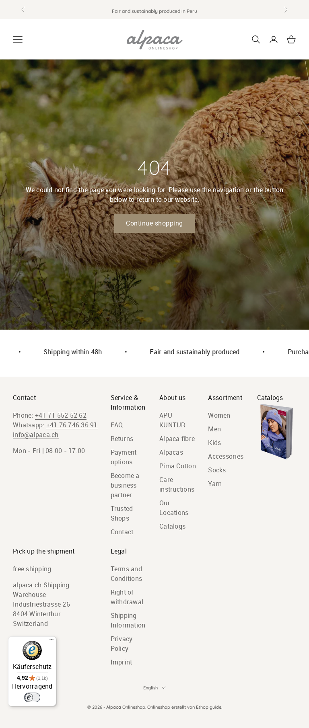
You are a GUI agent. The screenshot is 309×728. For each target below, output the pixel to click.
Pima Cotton (177, 465)
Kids (214, 442)
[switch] (32, 697)
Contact (122, 531)
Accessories (225, 456)
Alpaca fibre (177, 438)
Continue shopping (154, 223)
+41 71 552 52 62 (61, 415)
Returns (122, 438)
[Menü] (51, 641)
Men (214, 428)
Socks (217, 470)
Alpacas (171, 452)
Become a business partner (125, 485)
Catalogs (172, 526)
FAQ (117, 424)
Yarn (215, 483)
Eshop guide (208, 707)
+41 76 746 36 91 (72, 424)
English (150, 688)
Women (219, 415)
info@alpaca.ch (36, 434)
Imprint (121, 662)
